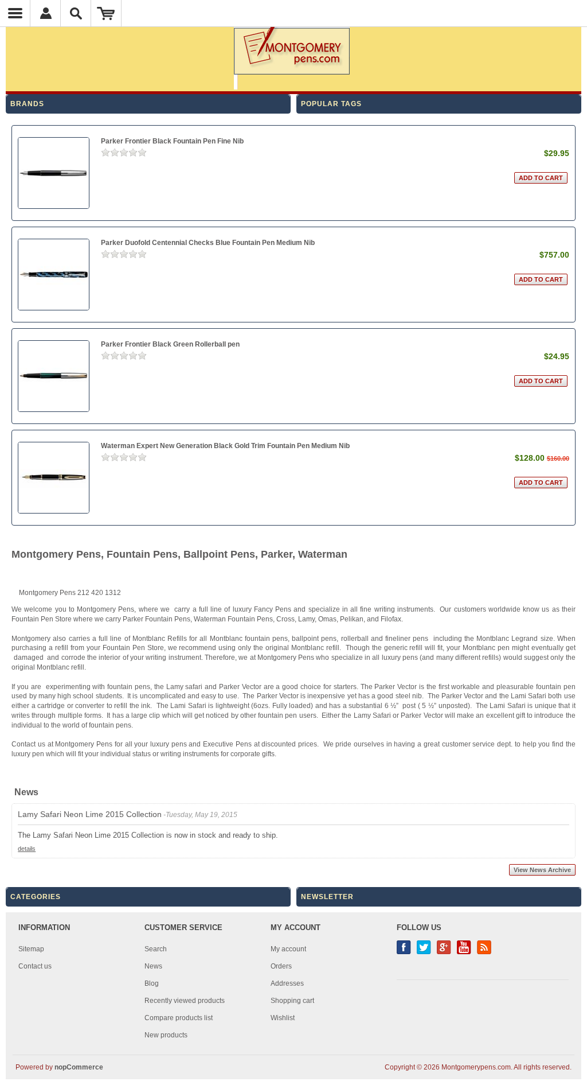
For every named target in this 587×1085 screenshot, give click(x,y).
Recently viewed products (184, 1001)
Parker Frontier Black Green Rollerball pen (170, 344)
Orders (281, 966)
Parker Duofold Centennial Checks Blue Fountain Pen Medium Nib (208, 243)
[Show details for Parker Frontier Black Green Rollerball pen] (53, 376)
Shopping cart (292, 1001)
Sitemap (31, 949)
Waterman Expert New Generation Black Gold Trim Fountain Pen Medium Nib (225, 446)
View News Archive (542, 869)
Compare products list (178, 1018)
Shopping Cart (106, 13)
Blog (151, 983)
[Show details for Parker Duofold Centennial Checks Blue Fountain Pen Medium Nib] (53, 274)
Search (155, 949)
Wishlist (283, 1018)
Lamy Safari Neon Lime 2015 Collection (90, 814)
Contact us (35, 966)
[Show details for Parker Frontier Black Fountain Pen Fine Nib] (53, 173)
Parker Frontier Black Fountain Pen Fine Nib (172, 141)
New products (165, 1035)
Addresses (287, 983)
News (153, 966)
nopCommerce (78, 1067)
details (27, 848)
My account (288, 949)
